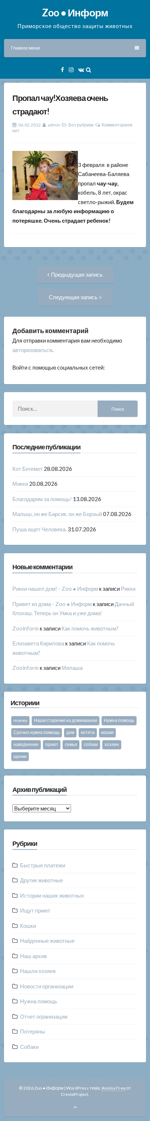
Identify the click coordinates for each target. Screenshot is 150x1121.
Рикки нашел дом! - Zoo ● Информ (55, 588)
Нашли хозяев (38, 971)
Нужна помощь (119, 720)
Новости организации (46, 986)
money (20, 720)
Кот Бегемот (27, 468)
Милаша (72, 667)
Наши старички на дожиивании (65, 720)
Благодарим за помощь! (42, 499)
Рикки (128, 588)
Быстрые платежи (42, 865)
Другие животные (41, 880)
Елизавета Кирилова (38, 643)
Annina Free (114, 1088)
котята (88, 732)
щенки (20, 756)
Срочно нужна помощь (36, 732)
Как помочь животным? (90, 628)
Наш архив (33, 956)
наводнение (26, 744)
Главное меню (25, 48)
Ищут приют (35, 910)
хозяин (111, 744)
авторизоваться (32, 350)
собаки (91, 744)
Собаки (29, 1046)
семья (71, 744)
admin (54, 125)
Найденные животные (47, 940)
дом (70, 732)
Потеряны (32, 1031)
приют (51, 744)
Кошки (28, 925)
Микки (20, 483)
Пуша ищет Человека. (39, 529)
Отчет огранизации (43, 1016)
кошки (107, 732)
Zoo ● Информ (75, 12)
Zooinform (25, 628)
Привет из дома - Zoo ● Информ (52, 604)
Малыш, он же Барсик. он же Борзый (57, 514)
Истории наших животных (52, 895)
